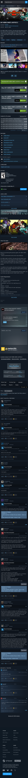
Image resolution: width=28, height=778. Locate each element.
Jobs (14, 735)
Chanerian (6, 499)
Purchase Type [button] (12, 382)
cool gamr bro (7, 481)
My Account (15, 754)
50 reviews (11, 444)
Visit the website (4, 202)
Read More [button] (23, 584)
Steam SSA (5, 735)
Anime (8, 39)
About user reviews (15, 359)
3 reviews (11, 626)
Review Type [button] (3, 382)
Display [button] (16, 384)
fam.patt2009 (7, 423)
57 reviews (11, 603)
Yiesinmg (6, 558)
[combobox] (14, 2)
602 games (6, 560)
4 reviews (5, 401)
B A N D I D (6, 443)
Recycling (15, 739)
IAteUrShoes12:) (7, 400)
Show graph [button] (23, 387)
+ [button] (24, 39)
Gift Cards (5, 742)
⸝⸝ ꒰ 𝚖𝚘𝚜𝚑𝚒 (6, 624)
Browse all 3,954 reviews (14, 716)
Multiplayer (19, 39)
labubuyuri (6, 528)
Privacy (4, 747)
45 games (6, 482)
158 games (6, 444)
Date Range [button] (3, 384)
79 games (5, 603)
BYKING (6, 24)
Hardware (15, 737)
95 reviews (11, 560)
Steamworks (5, 737)
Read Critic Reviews (12, 350)
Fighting (13, 39)
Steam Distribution (6, 739)
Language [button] (20, 382)
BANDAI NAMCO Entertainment (11, 25)
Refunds (4, 756)
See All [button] (23, 130)
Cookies (4, 754)
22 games (6, 626)
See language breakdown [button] (6, 359)
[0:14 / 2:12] (14, 55)
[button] (3, 5)
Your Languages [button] (8, 390)
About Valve (15, 732)
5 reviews (5, 425)
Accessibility (5, 750)
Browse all (23, 116)
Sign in (2, 71)
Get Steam (15, 747)
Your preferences (23, 359)
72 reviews (11, 482)
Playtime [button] (10, 384)
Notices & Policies (6, 752)
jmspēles (6, 462)
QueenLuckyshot (7, 601)
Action (2, 39)
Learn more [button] (23, 189)
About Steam (5, 732)
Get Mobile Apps (7, 773)
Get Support (15, 752)
